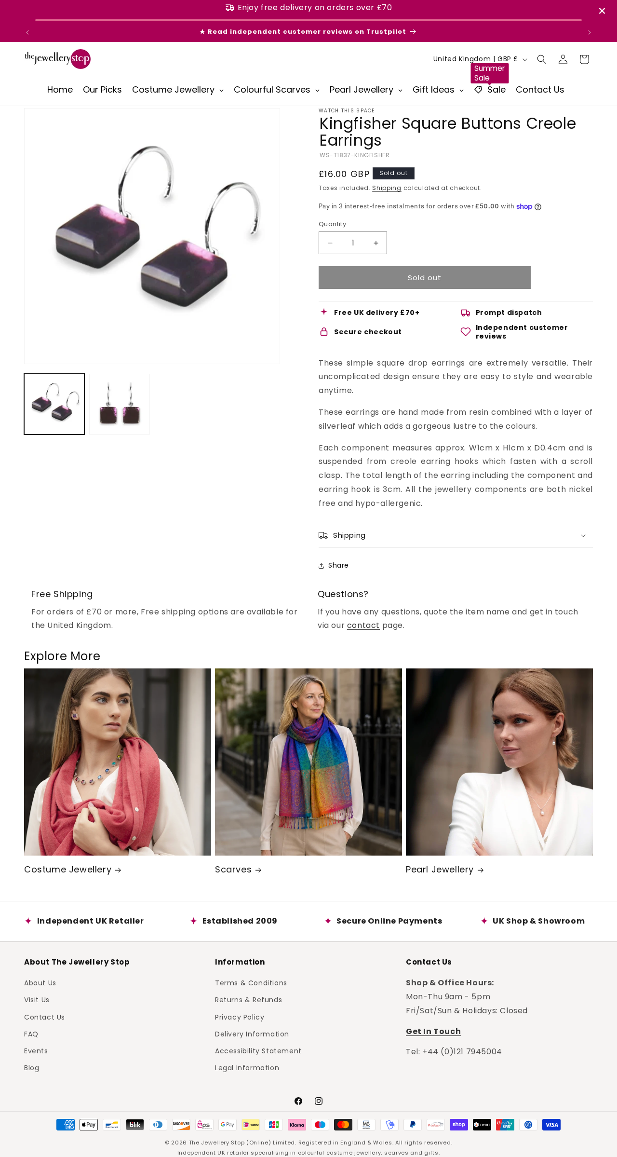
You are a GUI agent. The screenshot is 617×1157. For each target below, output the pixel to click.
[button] (541, 59)
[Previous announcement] (27, 32)
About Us (40, 983)
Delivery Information (252, 1034)
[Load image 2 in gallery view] (119, 404)
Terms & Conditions (251, 983)
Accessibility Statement (258, 1051)
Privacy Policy (239, 1017)
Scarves (233, 869)
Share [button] (338, 565)
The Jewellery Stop (217, 1142)
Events (36, 1051)
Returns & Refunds (248, 1000)
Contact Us (44, 1017)
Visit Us (37, 1000)
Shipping (387, 188)
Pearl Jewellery (440, 869)
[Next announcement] (589, 32)
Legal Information (247, 1068)
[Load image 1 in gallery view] (54, 404)
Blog (31, 1068)
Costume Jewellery (67, 869)
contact (363, 625)
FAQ (31, 1034)
